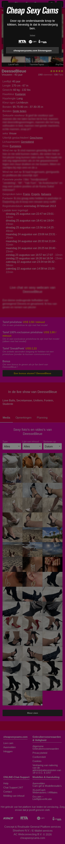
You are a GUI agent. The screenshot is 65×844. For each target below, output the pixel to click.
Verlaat (32, 35)
